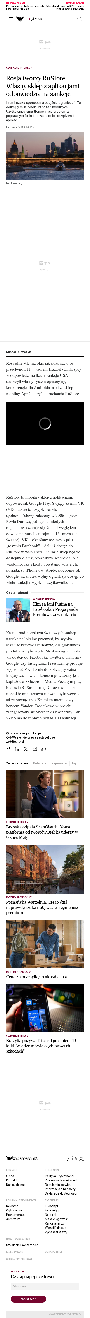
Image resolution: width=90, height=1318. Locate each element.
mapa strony (14, 1252)
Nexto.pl (50, 1214)
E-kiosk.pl (51, 1206)
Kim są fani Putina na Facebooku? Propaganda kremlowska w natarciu (55, 609)
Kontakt (11, 1180)
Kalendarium (53, 1252)
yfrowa (35, 19)
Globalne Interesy (19, 67)
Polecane (39, 763)
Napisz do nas (15, 1184)
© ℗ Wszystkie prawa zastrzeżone (30, 737)
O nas (10, 1176)
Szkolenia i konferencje (22, 1245)
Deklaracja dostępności (61, 1193)
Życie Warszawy (56, 1232)
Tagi (74, 763)
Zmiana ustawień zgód (61, 1180)
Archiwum (13, 1219)
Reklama (12, 1206)
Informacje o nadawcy (60, 1189)
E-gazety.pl (52, 1210)
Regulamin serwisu (58, 1184)
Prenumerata (15, 1214)
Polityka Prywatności (59, 1176)
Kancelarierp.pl (55, 1223)
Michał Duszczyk (18, 352)
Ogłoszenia (14, 1210)
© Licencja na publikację (23, 733)
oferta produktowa (19, 1259)
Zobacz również (17, 763)
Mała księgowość (57, 1219)
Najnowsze (59, 763)
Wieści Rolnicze (55, 1228)
